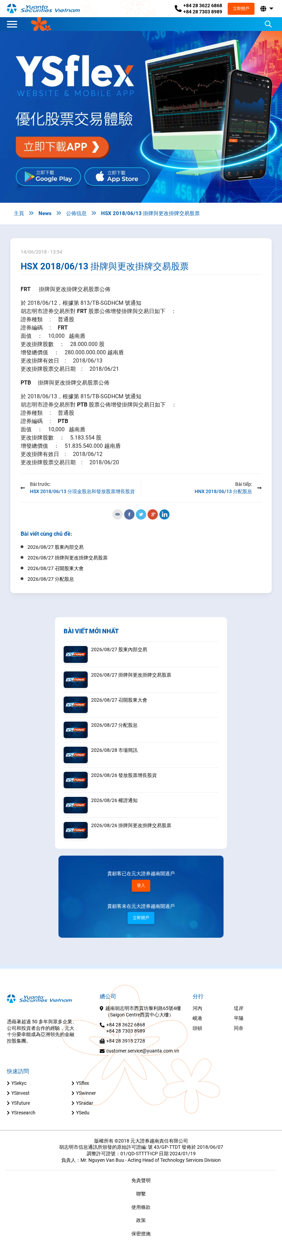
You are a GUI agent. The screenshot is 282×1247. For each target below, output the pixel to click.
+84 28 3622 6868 (202, 5)
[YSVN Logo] (47, 8)
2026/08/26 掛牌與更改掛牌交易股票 (131, 825)
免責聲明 (141, 1180)
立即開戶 (241, 8)
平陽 (238, 1018)
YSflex (82, 1083)
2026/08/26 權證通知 (114, 800)
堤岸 (238, 1008)
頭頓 (197, 1028)
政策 (141, 1220)
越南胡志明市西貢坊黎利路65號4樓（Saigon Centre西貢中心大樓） (143, 1011)
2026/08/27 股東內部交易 (119, 649)
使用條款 (141, 1207)
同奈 (238, 1028)
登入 (141, 885)
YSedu (82, 1112)
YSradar (84, 1103)
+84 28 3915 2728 (125, 1041)
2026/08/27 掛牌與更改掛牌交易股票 (131, 675)
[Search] (268, 24)
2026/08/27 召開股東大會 (119, 700)
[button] (266, 9)
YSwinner (86, 1093)
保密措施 (141, 1233)
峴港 (197, 1018)
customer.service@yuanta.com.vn (142, 1051)
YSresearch (23, 1112)
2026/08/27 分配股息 (114, 725)
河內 (197, 1008)
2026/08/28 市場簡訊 (114, 750)
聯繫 (141, 1193)
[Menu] (14, 24)
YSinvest (20, 1093)
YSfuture (20, 1103)
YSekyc (18, 1083)
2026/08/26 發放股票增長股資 (124, 775)
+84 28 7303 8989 (202, 11)
